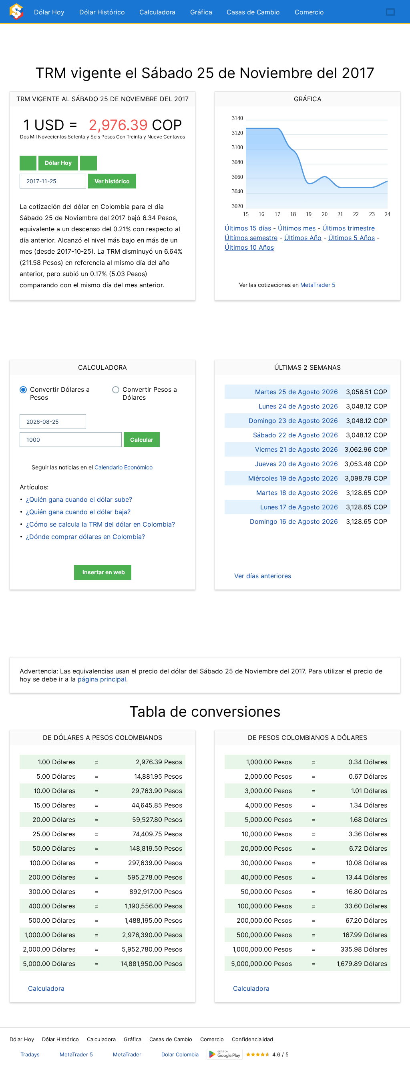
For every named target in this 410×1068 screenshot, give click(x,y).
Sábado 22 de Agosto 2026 (295, 435)
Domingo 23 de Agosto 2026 (293, 421)
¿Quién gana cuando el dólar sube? (79, 499)
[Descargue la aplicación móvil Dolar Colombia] (225, 1054)
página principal (102, 679)
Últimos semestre (251, 238)
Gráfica (201, 12)
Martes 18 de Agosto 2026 (297, 493)
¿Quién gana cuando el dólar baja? (78, 512)
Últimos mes (297, 228)
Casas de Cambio (253, 12)
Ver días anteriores (261, 576)
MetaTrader (127, 1054)
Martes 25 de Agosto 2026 (296, 392)
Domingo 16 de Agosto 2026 (294, 521)
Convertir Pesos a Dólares (150, 393)
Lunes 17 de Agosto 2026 (299, 507)
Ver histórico (112, 181)
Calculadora (157, 12)
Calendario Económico (123, 467)
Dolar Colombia (180, 1054)
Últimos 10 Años (249, 247)
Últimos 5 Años (351, 238)
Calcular (141, 439)
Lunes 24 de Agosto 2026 (298, 406)
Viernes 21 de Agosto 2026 (296, 449)
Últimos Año (303, 238)
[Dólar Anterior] (28, 163)
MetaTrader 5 (318, 284)
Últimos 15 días (248, 228)
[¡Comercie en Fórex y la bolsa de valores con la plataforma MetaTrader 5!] (367, 12)
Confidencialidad (252, 1039)
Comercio (309, 12)
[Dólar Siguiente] (88, 163)
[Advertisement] (205, 44)
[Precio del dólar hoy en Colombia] (18, 15)
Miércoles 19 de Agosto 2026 (293, 478)
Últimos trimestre (348, 228)
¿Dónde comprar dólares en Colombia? (85, 537)
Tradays (30, 1054)
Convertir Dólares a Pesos (60, 393)
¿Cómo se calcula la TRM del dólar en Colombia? (100, 524)
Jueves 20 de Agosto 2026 (296, 464)
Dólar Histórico (102, 12)
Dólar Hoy (49, 12)
